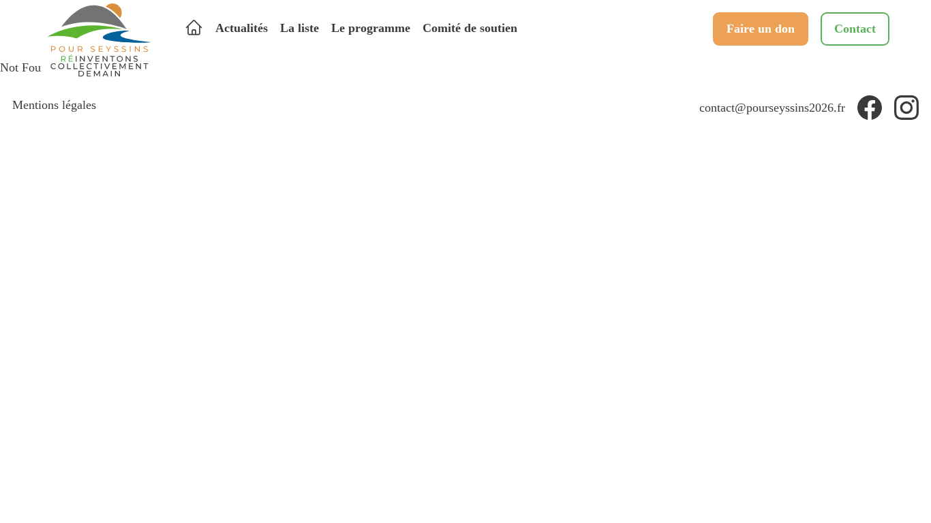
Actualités (241, 28)
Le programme (370, 28)
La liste (299, 28)
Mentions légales (54, 105)
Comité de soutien (470, 28)
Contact (855, 28)
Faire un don (761, 28)
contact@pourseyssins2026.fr (772, 107)
